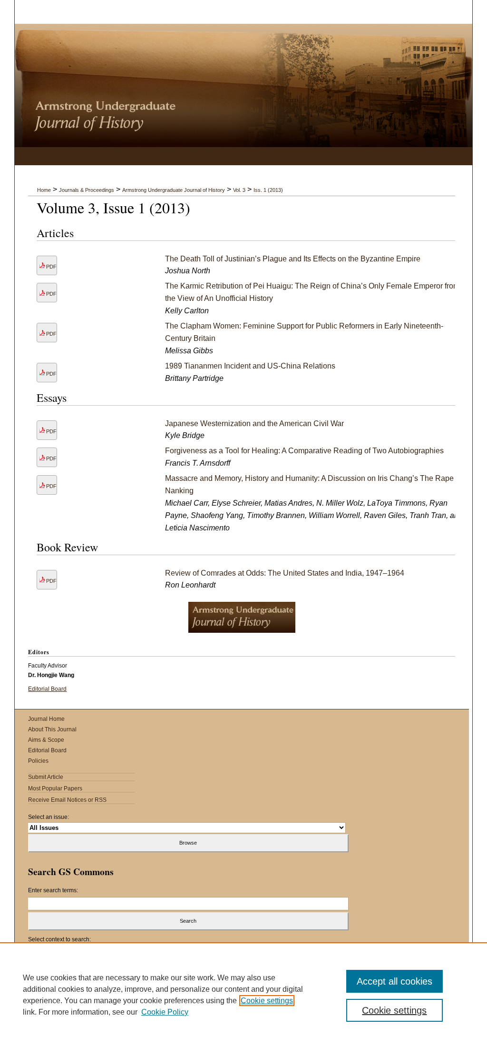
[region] (243, 994)
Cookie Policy (164, 1012)
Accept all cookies (394, 981)
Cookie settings (267, 1001)
